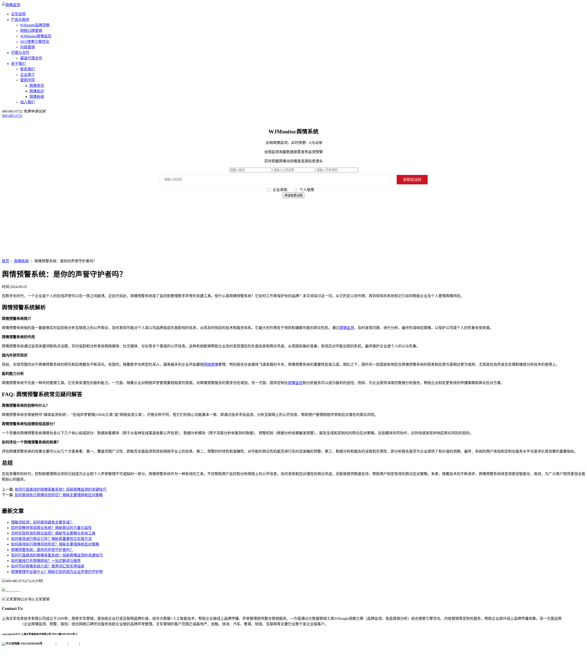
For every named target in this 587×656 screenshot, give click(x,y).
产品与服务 (20, 20)
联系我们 (27, 69)
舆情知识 (36, 91)
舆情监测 (346, 328)
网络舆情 (211, 364)
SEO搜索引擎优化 (34, 42)
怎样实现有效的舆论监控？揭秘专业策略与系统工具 (53, 533)
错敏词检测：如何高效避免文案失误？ (42, 522)
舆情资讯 (36, 86)
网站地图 (85, 643)
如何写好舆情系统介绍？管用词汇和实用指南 (47, 566)
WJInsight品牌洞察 (35, 25)
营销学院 (27, 80)
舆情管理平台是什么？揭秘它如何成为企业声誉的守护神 (57, 572)
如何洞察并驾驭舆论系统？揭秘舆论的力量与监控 (51, 528)
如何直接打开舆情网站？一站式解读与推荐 (46, 561)
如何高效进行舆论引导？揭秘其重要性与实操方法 (51, 539)
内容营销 (27, 47)
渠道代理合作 (31, 58)
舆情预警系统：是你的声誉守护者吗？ (42, 550)
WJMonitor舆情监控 (35, 36)
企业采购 (280, 190)
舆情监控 (295, 383)
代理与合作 (20, 53)
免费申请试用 (34, 111)
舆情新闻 (36, 97)
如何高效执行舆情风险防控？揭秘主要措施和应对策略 (59, 495)
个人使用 (306, 190)
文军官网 (18, 14)
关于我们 (18, 64)
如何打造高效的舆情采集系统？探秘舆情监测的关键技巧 (60, 489)
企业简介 (27, 75)
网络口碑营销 (31, 31)
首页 (5, 261)
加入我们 (27, 102)
